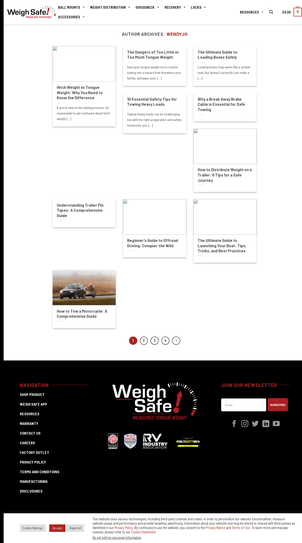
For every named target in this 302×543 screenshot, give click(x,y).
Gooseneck (145, 7)
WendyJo (176, 34)
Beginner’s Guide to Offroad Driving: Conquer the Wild (152, 243)
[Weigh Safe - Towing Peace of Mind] (31, 12)
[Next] (176, 341)
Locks (196, 7)
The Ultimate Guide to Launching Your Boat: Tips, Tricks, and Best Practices (222, 245)
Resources (249, 12)
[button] (271, 12)
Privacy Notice (215, 527)
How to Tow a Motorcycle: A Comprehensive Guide (82, 314)
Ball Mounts (69, 7)
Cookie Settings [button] (33, 528)
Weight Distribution (108, 7)
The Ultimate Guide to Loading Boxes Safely (217, 54)
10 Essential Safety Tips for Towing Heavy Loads (152, 102)
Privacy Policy (124, 527)
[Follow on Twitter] (255, 424)
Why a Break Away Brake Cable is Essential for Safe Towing (221, 104)
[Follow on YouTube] (276, 424)
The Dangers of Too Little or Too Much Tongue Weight (153, 54)
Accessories (69, 17)
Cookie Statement (143, 532)
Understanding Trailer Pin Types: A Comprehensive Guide (80, 210)
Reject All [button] (75, 528)
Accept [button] (57, 528)
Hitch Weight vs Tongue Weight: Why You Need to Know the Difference (80, 92)
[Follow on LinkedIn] (265, 424)
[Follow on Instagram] (244, 424)
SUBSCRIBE (278, 405)
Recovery (173, 7)
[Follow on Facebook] (234, 424)
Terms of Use (241, 527)
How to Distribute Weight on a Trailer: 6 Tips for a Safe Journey (225, 174)
